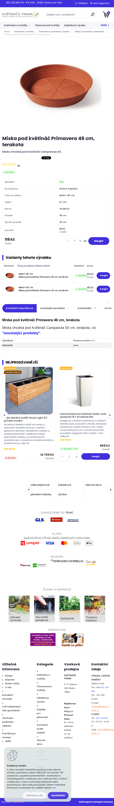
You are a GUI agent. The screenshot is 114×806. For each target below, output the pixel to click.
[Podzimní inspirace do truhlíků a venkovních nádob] (94, 597)
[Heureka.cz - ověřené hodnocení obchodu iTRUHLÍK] (57, 574)
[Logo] (20, 14)
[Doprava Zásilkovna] (56, 517)
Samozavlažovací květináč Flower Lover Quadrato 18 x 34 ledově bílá (83, 415)
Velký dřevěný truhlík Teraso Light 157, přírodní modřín (26, 419)
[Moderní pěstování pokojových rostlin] (69, 597)
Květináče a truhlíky (15, 25)
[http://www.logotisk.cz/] (72, 633)
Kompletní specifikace (19, 308)
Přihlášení (83, 3)
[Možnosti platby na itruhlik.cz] (57, 541)
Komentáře (87, 308)
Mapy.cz (68, 711)
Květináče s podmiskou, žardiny (54, 31)
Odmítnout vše (34, 795)
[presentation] (4, 415)
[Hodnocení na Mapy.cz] (67, 561)
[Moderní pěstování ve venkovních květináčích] (19, 597)
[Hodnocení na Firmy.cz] (33, 561)
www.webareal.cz (35, 801)
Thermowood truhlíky (47, 25)
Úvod (6, 31)
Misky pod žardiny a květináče (89, 31)
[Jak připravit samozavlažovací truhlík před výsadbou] (44, 597)
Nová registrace (101, 3)
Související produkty (54, 308)
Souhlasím (58, 795)
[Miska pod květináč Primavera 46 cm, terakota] (57, 86)
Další (104, 25)
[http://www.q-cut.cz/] (42, 633)
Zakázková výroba (74, 25)
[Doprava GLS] (40, 517)
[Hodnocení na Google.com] (90, 561)
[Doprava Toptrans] (73, 517)
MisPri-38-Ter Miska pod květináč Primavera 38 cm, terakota (43, 275)
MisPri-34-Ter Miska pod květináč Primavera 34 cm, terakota (43, 289)
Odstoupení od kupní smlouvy (96, 801)
